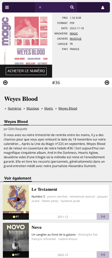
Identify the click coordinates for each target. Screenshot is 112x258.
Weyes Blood (67, 108)
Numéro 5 (38, 196)
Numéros (14, 108)
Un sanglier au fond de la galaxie (54, 234)
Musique (76, 38)
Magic (74, 33)
